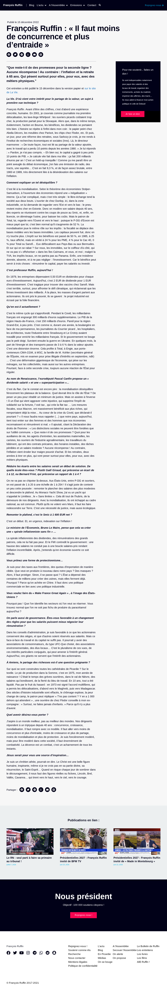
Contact (91, 5)
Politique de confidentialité (82, 965)
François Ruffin (12, 5)
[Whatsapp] (41, 953)
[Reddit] (48, 953)
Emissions (76, 5)
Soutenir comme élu (79, 950)
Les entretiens (145, 950)
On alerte (118, 954)
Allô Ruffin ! (143, 962)
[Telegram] (35, 953)
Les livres (142, 954)
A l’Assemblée (57, 5)
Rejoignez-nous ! (77, 946)
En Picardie (104, 954)
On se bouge (105, 962)
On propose (119, 958)
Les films (142, 958)
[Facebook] (8, 953)
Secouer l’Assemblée (125, 950)
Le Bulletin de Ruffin (148, 946)
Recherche (74, 954)
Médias (102, 958)
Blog (31, 5)
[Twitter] (15, 953)
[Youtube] (21, 953)
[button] (9, 54)
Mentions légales (77, 962)
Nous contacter (76, 958)
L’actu (40, 5)
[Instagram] (28, 953)
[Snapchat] (54, 953)
